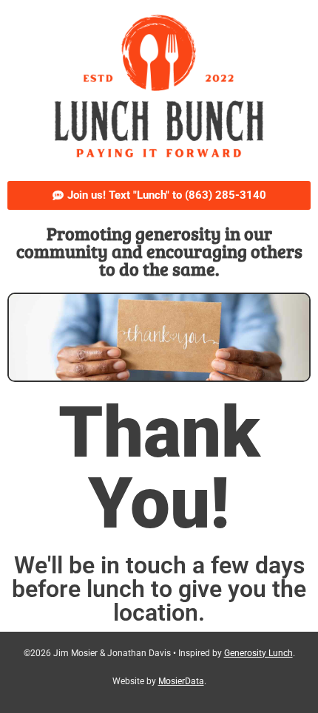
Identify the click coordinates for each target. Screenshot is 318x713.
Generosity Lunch (258, 653)
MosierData (181, 681)
